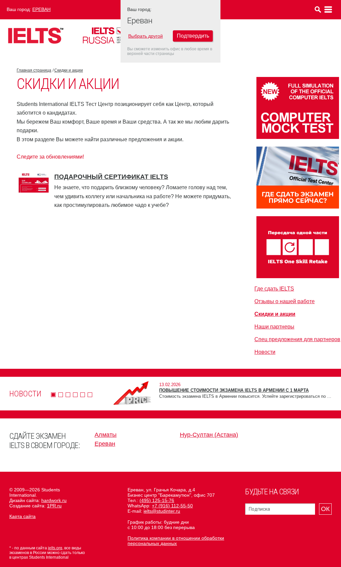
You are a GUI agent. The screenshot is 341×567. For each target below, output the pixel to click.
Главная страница (34, 70)
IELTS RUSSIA (112, 35)
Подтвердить (193, 36)
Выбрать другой (145, 36)
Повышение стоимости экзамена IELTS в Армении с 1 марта (234, 390)
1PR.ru (54, 505)
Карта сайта (22, 516)
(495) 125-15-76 (157, 500)
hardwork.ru (54, 500)
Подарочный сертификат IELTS (111, 176)
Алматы (106, 434)
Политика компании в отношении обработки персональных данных (176, 540)
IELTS (35, 35)
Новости (264, 352)
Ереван (41, 9)
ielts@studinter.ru (162, 511)
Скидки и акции (68, 70)
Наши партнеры (274, 326)
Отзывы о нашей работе (284, 301)
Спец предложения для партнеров (297, 339)
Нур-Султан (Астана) (209, 434)
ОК (325, 508)
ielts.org (55, 548)
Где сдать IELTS (274, 288)
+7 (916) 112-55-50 (172, 505)
